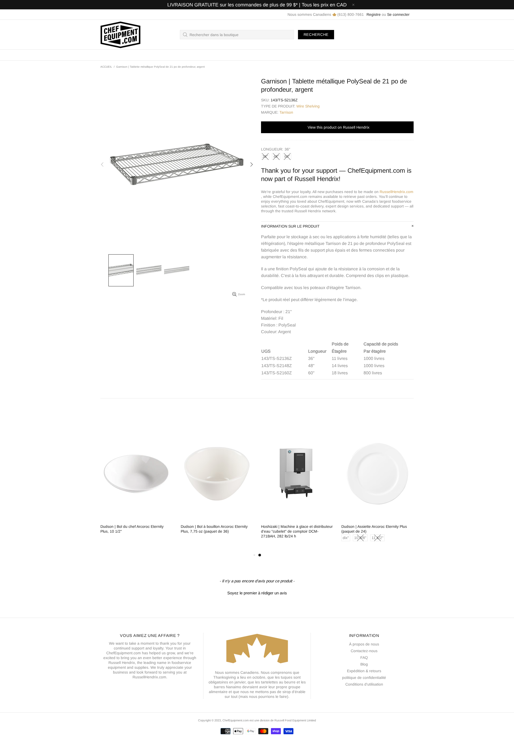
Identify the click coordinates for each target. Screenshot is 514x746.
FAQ (364, 657)
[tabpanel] (297, 487)
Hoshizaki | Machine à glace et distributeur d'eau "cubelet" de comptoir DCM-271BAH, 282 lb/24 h (297, 531)
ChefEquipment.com (120, 34)
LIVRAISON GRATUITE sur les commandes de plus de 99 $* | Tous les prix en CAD (257, 4)
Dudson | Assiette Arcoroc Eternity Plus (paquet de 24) (374, 528)
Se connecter (398, 14)
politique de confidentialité (364, 677)
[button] (257, 592)
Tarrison (286, 112)
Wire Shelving (308, 106)
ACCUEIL (106, 66)
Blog (364, 664)
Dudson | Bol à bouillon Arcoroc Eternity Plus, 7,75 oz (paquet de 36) (214, 528)
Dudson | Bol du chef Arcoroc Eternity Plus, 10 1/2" (132, 528)
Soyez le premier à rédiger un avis (257, 593)
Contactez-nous (364, 651)
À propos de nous (364, 644)
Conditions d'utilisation (364, 684)
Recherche (316, 34)
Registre (373, 14)
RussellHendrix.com (396, 192)
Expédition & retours (364, 671)
